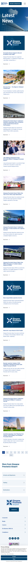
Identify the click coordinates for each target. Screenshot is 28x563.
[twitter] (13, 538)
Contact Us (14, 509)
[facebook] (10, 538)
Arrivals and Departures (9, 475)
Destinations (6, 490)
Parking (5, 482)
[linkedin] (18, 538)
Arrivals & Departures (15, 3)
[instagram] (15, 538)
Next (11, 455)
